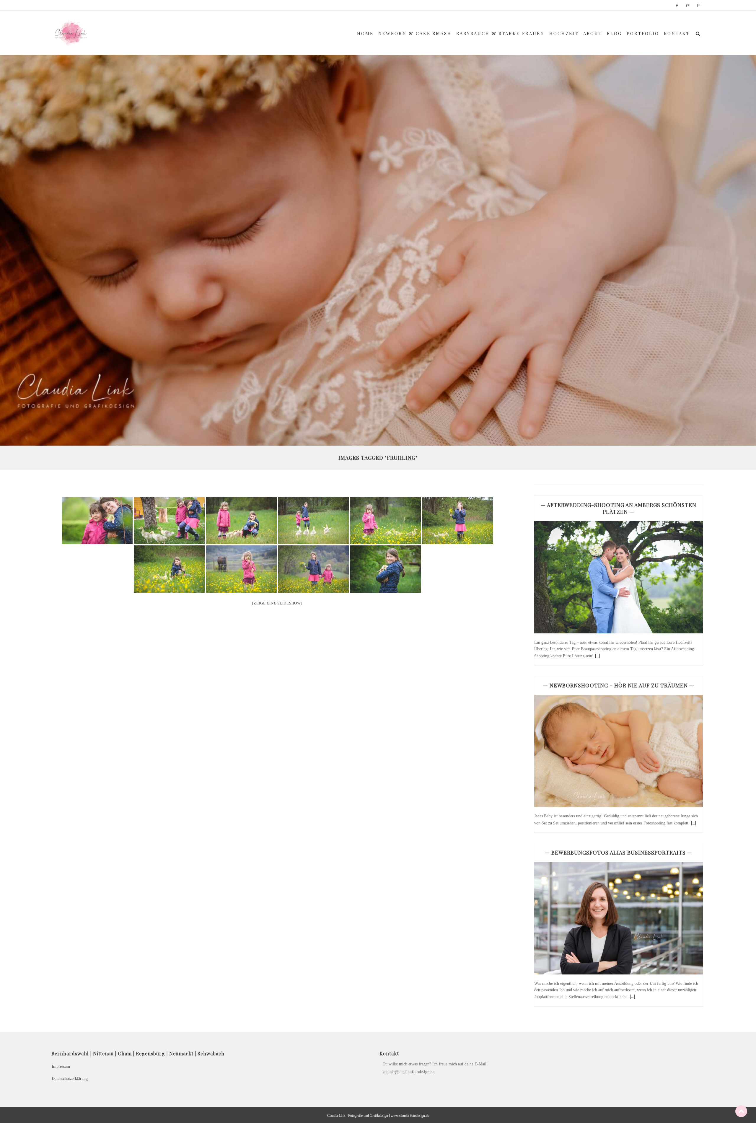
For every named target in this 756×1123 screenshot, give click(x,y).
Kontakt (677, 33)
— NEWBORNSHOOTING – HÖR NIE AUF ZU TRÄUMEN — (618, 685)
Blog (614, 33)
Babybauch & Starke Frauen (500, 33)
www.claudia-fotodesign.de (410, 1116)
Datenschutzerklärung (70, 1078)
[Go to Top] (741, 1111)
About (592, 33)
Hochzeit (564, 33)
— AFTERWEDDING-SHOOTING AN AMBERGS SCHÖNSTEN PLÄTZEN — (618, 508)
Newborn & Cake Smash (415, 33)
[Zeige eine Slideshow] (277, 603)
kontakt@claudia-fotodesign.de (408, 1072)
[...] (597, 656)
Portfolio (643, 33)
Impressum (61, 1066)
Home (365, 33)
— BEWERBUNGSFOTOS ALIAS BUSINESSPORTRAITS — (618, 852)
